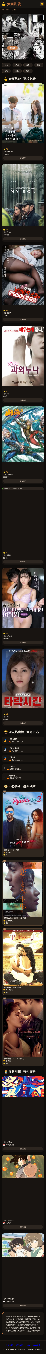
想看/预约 (23, 158)
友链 (28, 1345)
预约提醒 (23, 1149)
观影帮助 (19, 1345)
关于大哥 (9, 1345)
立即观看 (12, 48)
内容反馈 (36, 1345)
